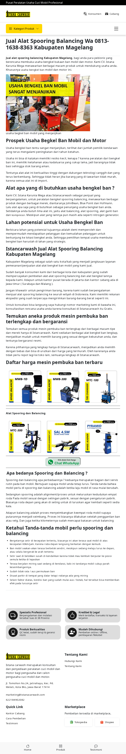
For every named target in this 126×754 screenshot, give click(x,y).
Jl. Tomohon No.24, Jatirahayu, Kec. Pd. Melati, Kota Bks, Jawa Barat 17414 (30, 685)
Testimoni (12, 723)
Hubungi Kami (73, 661)
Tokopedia (80, 722)
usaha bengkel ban (32, 69)
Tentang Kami (73, 666)
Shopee (109, 722)
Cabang (114, 13)
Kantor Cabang (15, 713)
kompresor (18, 215)
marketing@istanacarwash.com (25, 694)
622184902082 (15, 699)
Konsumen (94, 13)
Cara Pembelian (16, 718)
